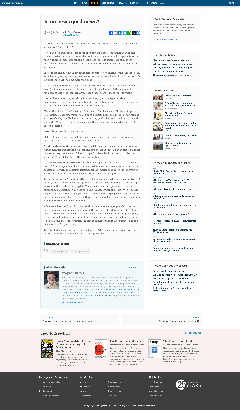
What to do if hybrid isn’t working (170, 278)
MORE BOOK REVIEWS (192, 333)
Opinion (94, 3)
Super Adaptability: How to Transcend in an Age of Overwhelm (73, 344)
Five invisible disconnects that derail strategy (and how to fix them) (181, 125)
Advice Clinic (115, 391)
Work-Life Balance (157, 391)
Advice (163, 3)
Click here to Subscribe (165, 39)
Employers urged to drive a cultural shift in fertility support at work (174, 249)
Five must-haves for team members (171, 60)
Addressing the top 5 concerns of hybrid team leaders (173, 289)
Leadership (154, 387)
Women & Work (156, 396)
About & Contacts (49, 387)
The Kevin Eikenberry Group (98, 295)
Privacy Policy (48, 391)
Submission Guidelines (51, 382)
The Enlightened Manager (126, 341)
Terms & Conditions (50, 396)
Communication (59, 251)
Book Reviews (108, 3)
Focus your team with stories (168, 71)
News (84, 3)
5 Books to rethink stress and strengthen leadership (174, 197)
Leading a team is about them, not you (172, 67)
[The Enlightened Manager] (102, 353)
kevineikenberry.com (73, 302)
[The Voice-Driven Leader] (155, 352)
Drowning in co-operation (178, 95)
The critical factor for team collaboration (179, 114)
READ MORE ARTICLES (132, 267)
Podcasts (122, 3)
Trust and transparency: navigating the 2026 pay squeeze (173, 230)
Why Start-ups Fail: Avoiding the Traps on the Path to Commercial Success (174, 181)
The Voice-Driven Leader (178, 341)
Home (76, 3)
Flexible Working (156, 382)
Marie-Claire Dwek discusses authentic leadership (173, 172)
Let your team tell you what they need (172, 64)
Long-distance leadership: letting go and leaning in (173, 283)
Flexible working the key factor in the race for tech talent (175, 206)
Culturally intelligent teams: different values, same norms (180, 104)
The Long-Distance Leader (119, 289)
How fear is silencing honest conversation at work (175, 221)
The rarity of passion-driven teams (171, 75)
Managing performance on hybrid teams (178, 144)
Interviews (152, 3)
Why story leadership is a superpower (172, 189)
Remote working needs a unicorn (170, 271)
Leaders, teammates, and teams (181, 135)
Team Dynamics (80, 251)
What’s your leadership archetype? (171, 214)
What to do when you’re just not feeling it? (175, 274)
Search (113, 396)
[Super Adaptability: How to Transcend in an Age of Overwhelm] (48, 354)
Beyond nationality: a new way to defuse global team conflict (174, 240)
